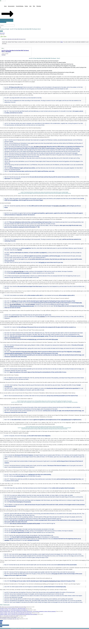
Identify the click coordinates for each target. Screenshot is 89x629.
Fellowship (38, 6)
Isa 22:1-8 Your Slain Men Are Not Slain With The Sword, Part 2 (14, 39)
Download (3, 54)
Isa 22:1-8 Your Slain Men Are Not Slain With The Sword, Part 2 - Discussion (15, 51)
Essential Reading (19, 6)
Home (5, 6)
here (61, 42)
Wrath (1, 626)
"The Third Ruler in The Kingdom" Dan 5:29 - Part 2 (9, 618)
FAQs (34, 6)
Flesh (1, 622)
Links (30, 6)
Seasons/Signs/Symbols (4, 625)
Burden (1, 620)
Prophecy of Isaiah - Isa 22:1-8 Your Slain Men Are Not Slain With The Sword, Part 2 (16, 612)
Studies (26, 6)
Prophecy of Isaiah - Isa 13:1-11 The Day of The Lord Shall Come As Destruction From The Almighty (18, 614)
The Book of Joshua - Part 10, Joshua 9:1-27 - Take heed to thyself (12, 608)
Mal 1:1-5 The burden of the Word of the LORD (9, 615)
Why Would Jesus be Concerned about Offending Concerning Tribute (13, 606)
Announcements (11, 6)
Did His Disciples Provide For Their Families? (8, 617)
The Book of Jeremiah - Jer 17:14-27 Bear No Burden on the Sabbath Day (14, 609)
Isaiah (1, 623)
